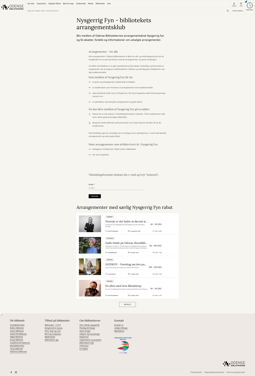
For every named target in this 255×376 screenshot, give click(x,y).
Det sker (30, 3)
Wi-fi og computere (53, 334)
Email (91, 184)
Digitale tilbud (55, 3)
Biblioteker (100, 3)
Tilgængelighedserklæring (214, 372)
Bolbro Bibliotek (17, 328)
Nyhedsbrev (119, 331)
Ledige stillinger (121, 328)
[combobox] (127, 10)
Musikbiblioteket (17, 346)
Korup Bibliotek (16, 340)
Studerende (81, 3)
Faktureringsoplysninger (235, 372)
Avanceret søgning (237, 11)
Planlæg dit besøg (87, 328)
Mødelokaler (50, 337)
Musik (90, 3)
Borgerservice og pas (54, 328)
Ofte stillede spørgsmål (89, 325)
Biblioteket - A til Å (53, 325)
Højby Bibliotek (16, 337)
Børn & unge (68, 3)
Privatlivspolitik (196, 372)
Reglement (84, 337)
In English (83, 349)
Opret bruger (85, 331)
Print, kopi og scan (53, 331)
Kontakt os (118, 325)
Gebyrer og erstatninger (89, 334)
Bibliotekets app (52, 340)
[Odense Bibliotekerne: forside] (12, 7)
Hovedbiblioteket (17, 325)
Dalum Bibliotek (17, 331)
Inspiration (41, 3)
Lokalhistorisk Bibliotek (20, 343)
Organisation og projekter (90, 340)
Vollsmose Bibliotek (18, 352)
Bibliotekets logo (86, 343)
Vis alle (127, 304)
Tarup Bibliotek (16, 349)
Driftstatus (84, 346)
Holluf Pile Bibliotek (18, 334)
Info (109, 3)
